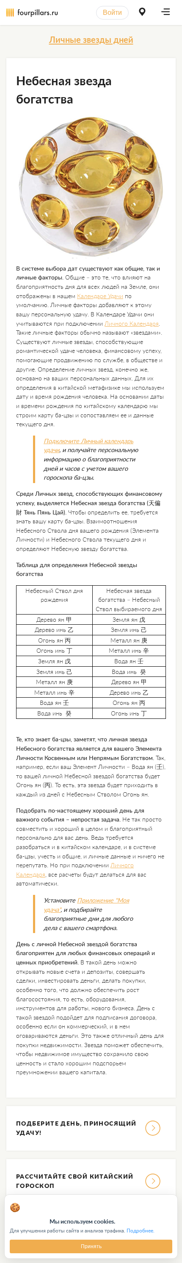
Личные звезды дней (91, 39)
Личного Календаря (132, 323)
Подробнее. (140, 1230)
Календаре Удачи (100, 296)
